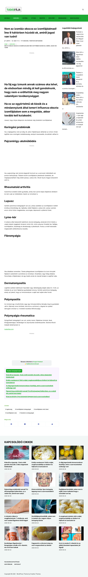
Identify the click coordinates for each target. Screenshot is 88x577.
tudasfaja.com (9, 329)
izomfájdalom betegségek (23, 409)
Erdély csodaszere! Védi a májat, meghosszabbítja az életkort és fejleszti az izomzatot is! (42, 464)
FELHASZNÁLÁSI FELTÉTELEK (11, 561)
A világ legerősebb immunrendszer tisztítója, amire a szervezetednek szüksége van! (71, 464)
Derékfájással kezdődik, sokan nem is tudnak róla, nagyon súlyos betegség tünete (43, 518)
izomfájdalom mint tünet (41, 409)
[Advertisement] (31, 66)
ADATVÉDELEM (8, 564)
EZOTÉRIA (25, 18)
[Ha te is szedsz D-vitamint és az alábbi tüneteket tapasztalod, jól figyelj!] (71, 533)
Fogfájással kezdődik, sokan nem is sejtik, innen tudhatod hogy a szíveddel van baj (70, 491)
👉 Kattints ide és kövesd (32, 364)
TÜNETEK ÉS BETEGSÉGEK (35, 40)
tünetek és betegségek (27, 413)
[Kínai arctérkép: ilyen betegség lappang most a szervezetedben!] (44, 480)
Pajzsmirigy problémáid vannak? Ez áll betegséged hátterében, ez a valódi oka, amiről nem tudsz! (16, 491)
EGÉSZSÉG (16, 18)
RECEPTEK (42, 18)
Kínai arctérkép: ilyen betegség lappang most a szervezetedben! (28, 396)
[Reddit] (52, 424)
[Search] (83, 9)
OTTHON (33, 18)
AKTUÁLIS (7, 18)
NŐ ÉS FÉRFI (52, 18)
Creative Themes (35, 574)
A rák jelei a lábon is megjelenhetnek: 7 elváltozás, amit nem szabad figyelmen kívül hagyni (16, 518)
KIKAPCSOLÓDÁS (74, 18)
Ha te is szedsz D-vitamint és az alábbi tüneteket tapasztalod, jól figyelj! (69, 545)
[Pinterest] (38, 424)
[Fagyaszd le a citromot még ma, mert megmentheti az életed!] (44, 533)
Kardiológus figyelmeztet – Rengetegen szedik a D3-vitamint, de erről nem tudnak (15, 545)
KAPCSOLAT (17, 564)
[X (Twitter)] (25, 424)
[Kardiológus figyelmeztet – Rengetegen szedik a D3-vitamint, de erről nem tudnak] (16, 533)
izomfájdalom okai (11, 413)
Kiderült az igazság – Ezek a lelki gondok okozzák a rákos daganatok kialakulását (16, 464)
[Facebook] (11, 424)
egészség (8, 409)
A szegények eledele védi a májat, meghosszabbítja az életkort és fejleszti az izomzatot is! (70, 518)
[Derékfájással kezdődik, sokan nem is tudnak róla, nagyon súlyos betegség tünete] (44, 506)
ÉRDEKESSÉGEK (62, 18)
